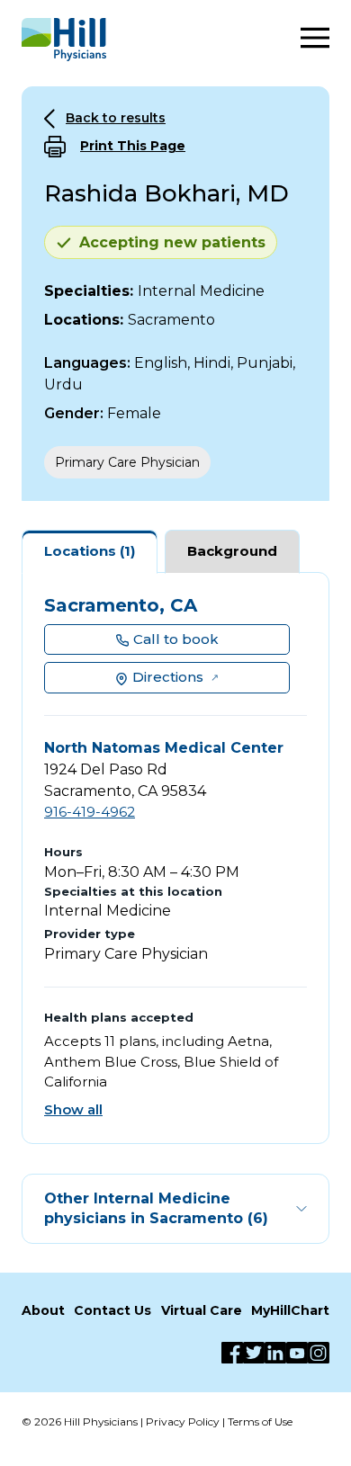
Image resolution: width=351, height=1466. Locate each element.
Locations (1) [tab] (89, 550)
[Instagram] (318, 1352)
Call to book (176, 639)
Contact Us (112, 1310)
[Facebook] (232, 1352)
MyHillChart (290, 1310)
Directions (167, 676)
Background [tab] (232, 550)
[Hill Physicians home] (64, 39)
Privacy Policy (183, 1421)
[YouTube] (297, 1352)
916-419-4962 (89, 811)
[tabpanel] (175, 858)
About (43, 1310)
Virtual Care (201, 1310)
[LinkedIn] (275, 1352)
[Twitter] (254, 1352)
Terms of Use (260, 1421)
